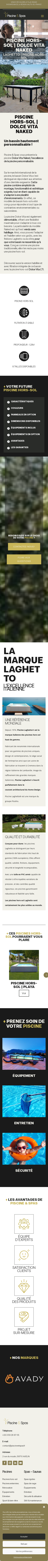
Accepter (24, 1536)
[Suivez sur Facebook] (4, 1463)
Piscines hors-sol (9, 1479)
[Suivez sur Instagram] (10, 1463)
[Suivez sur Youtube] (20, 1463)
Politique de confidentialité (23, 1557)
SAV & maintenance (33, 1500)
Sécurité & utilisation (33, 1496)
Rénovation (7, 1487)
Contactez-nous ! (24, 546)
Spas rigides (29, 1479)
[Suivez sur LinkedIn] (15, 1463)
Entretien (6, 1496)
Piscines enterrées (10, 1483)
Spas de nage (30, 1483)
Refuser (24, 1544)
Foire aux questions (24, 559)
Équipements (8, 1492)
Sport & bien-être (10, 1500)
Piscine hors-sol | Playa (24, 985)
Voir (24, 993)
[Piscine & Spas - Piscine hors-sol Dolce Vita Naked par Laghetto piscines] (24, 112)
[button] (44, 1507)
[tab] (20, 402)
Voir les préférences (24, 1551)
